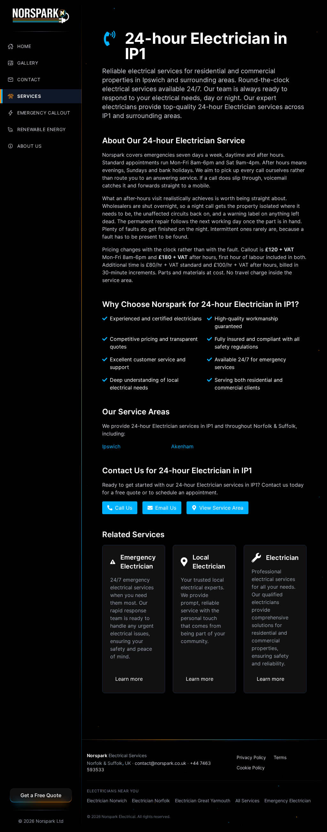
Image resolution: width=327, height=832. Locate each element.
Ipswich (111, 446)
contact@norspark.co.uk (160, 763)
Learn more (129, 679)
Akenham (182, 446)
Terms (280, 757)
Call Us (123, 508)
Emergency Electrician (287, 800)
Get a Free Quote (40, 795)
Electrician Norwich (107, 800)
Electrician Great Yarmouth (202, 800)
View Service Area (221, 508)
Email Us (165, 508)
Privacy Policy (251, 757)
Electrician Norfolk (151, 800)
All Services (247, 800)
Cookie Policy (251, 767)
